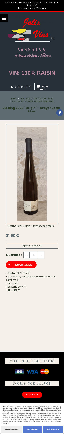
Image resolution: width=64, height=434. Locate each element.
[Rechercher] (53, 38)
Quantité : (14, 255)
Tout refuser (32, 429)
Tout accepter (53, 429)
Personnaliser (11, 429)
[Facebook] (59, 112)
